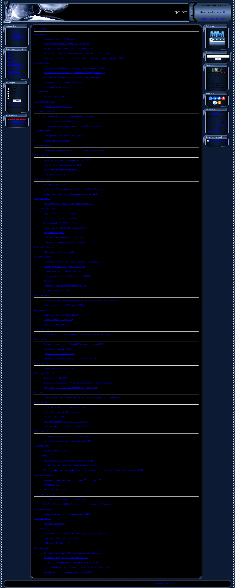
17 (220, 125)
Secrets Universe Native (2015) (56, 489)
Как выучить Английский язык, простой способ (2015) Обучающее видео (74, 73)
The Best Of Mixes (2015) (54, 233)
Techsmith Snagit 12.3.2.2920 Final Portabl (60, 223)
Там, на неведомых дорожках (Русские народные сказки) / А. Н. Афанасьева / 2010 (78, 383)
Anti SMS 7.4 (49, 281)
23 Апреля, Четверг (42, 155)
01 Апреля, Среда (41, 548)
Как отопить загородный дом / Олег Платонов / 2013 (66, 558)
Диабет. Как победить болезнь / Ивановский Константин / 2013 (70, 194)
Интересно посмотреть (16, 76)
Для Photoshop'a (13, 72)
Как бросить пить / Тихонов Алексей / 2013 (62, 170)
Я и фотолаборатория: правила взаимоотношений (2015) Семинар (71, 242)
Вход (223, 19)
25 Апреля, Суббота (42, 131)
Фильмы (10, 60)
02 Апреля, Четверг (42, 528)
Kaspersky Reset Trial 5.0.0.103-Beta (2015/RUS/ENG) (66, 228)
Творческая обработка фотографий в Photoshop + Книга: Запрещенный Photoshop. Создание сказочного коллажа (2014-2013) (96, 470)
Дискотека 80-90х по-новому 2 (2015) (59, 354)
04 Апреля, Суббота (42, 509)
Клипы (10, 55)
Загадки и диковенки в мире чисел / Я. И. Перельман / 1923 (69, 48)
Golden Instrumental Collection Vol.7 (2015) (61, 538)
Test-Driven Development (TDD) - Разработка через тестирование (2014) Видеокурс (78, 504)
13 (209, 125)
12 (226, 122)
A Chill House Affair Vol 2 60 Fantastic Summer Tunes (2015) (68, 407)
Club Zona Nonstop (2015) (54, 524)
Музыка (10, 53)
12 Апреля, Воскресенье (44, 373)
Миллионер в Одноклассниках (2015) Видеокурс (64, 82)
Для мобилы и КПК (15, 67)
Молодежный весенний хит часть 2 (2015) (61, 87)
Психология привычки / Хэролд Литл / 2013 (62, 165)
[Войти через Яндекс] (223, 98)
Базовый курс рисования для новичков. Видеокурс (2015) (68, 572)
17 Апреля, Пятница (42, 295)
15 (214, 125)
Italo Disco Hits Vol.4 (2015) (55, 97)
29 (214, 131)
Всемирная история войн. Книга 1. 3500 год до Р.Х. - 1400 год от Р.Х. (73, 480)
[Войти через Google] (215, 103)
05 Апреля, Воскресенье (44, 494)
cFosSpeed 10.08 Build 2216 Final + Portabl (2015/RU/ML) (67, 276)
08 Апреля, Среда (41, 446)
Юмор (9, 74)
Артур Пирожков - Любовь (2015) (58, 324)
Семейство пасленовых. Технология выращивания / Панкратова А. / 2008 (75, 262)
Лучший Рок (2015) (52, 485)
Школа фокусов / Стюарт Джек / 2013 (59, 252)
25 (223, 128)
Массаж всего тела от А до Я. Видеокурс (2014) (64, 305)
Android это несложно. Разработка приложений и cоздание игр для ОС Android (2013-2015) (82, 300)
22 (214, 128)
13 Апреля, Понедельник (44, 363)
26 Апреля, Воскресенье (44, 111)
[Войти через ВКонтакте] (215, 98)
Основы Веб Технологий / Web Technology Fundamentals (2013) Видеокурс (75, 150)
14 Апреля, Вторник (42, 339)
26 (226, 128)
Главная (204, 19)
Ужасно (13, 98)
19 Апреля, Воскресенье (44, 247)
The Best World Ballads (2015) (56, 174)
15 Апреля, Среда (41, 329)
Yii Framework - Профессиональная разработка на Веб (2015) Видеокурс (74, 189)
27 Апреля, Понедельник (44, 102)
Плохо (12, 96)
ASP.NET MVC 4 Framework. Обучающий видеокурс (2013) (69, 461)
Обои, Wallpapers (14, 65)
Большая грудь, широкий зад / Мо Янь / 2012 (62, 271)
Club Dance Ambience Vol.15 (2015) (58, 368)
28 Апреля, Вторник (42, 92)
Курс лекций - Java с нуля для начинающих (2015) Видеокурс (69, 116)
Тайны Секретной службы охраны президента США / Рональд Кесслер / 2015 (76, 334)
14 (211, 125)
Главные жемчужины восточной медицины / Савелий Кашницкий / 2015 (74, 68)
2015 (44, 29)
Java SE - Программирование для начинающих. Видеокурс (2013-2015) (73, 562)
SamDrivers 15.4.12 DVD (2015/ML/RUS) (61, 315)
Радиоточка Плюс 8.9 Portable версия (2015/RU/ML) (65, 286)
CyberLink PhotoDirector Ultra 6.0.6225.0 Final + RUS (65, 422)
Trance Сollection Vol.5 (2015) (56, 378)
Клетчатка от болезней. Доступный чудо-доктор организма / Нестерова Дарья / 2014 (79, 53)
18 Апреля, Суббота (42, 257)
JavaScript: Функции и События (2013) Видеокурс (64, 136)
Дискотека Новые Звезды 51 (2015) (58, 107)
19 (226, 125)
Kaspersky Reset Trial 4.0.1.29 (56, 290)
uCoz (175, 584)
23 (217, 128)
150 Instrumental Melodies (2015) (57, 543)
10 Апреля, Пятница (42, 402)
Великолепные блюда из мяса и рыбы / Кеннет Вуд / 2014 (68, 441)
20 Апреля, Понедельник (44, 208)
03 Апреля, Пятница (42, 519)
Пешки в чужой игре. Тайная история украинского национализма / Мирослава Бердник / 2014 (83, 58)
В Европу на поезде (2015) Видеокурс (60, 39)
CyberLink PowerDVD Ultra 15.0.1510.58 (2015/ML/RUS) (67, 426)
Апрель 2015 (217, 114)
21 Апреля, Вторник (42, 199)
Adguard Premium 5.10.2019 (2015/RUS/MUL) (62, 218)
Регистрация (214, 19)
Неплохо (13, 93)
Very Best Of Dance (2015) (54, 184)
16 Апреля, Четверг (42, 310)
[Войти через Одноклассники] (219, 102)
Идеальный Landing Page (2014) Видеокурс (62, 412)
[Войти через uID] (211, 98)
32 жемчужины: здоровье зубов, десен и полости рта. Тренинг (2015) (72, 77)
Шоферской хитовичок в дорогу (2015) (60, 213)
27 (209, 131)
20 (209, 128)
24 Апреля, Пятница (42, 145)
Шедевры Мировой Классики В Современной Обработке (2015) (71, 388)
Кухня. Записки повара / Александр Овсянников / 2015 (67, 160)
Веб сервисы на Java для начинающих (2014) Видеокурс (67, 436)
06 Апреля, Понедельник (44, 475)
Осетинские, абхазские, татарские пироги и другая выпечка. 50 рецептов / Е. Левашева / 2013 (83, 397)
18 (223, 125)
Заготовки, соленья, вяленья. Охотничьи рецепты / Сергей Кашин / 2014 (74, 553)
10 (220, 122)
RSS (223, 12)
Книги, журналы (14, 69)
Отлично (13, 89)
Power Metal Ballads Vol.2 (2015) (57, 141)
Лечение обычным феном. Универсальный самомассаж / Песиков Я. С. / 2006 (76, 567)
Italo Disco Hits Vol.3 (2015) (55, 417)
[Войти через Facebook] (219, 98)
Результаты (11, 103)
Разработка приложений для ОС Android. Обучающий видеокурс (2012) (74, 344)
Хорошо (13, 91)
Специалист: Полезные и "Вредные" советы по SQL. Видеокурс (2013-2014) (76, 533)
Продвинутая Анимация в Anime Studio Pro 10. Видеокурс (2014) (71, 358)
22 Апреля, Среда (41, 179)
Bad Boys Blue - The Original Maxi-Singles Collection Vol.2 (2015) (70, 465)
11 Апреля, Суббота (42, 392)
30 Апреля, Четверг (42, 34)
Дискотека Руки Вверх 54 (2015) (57, 349)
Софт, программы (14, 62)
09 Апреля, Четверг (42, 431)
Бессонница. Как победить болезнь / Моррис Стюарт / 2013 (68, 204)
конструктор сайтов (162, 584)
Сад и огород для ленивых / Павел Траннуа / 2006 (64, 121)
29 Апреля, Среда (41, 63)
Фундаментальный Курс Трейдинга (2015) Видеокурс (66, 44)
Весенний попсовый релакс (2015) (58, 320)
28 (211, 131)
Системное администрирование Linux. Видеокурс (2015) (67, 514)
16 (217, 125)
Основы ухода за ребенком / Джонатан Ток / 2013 (64, 267)
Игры (9, 58)
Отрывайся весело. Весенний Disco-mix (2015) (63, 237)
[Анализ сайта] (217, 71)
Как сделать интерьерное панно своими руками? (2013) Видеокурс (72, 126)
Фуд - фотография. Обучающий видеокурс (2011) (64, 499)
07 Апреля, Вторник (42, 455)
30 (217, 131)
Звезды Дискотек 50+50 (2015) (56, 451)
